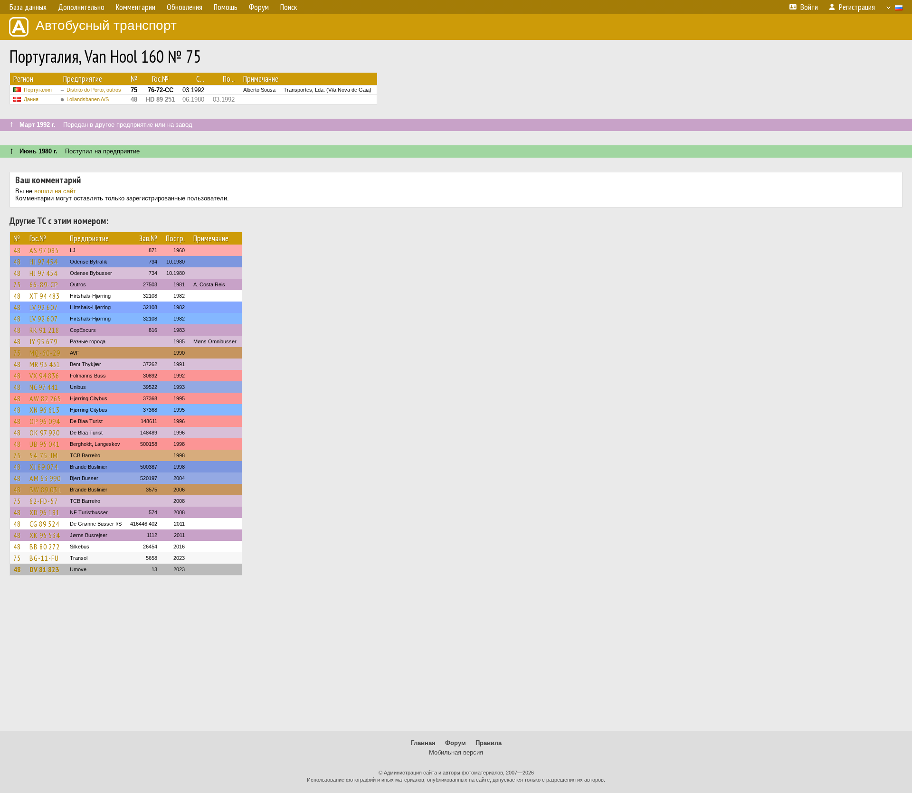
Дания (31, 99)
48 (17, 250)
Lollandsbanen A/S (87, 99)
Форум (455, 742)
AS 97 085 (44, 250)
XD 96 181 (44, 512)
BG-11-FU (44, 558)
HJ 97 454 (43, 261)
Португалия (38, 90)
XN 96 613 (44, 410)
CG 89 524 (44, 524)
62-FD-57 (43, 501)
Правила (488, 742)
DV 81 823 (44, 569)
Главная (423, 742)
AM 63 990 (45, 478)
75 (17, 284)
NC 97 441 (43, 387)
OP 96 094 (44, 421)
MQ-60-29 (44, 353)
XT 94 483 (44, 296)
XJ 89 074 (43, 467)
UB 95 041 (44, 444)
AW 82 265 (45, 398)
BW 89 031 (45, 489)
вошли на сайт (55, 191)
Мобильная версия (456, 752)
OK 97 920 (44, 432)
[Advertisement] (456, 657)
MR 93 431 (44, 364)
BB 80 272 (44, 546)
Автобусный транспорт (106, 25)
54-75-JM (43, 455)
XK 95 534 (44, 535)
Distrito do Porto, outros (93, 90)
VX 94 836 (44, 375)
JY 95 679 (43, 341)
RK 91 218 (44, 330)
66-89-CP (43, 284)
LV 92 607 (43, 307)
